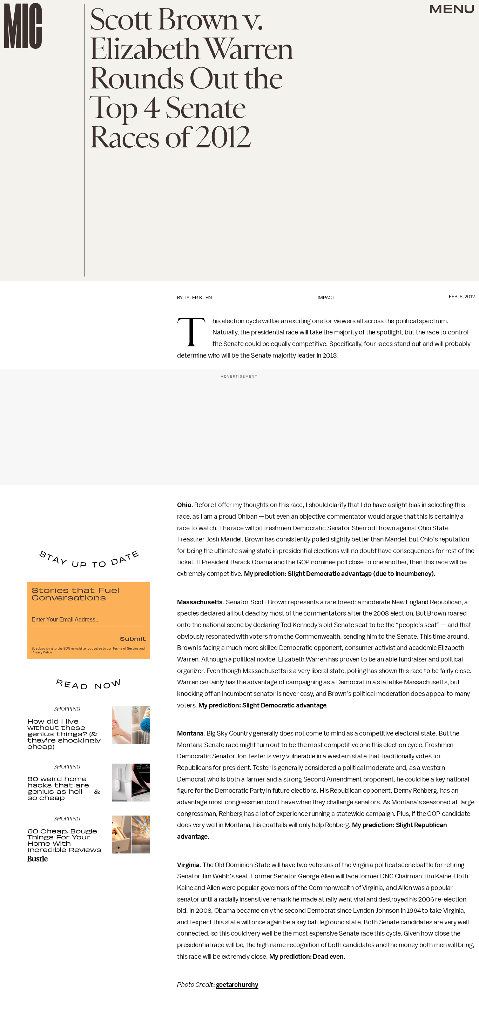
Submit (133, 638)
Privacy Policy (42, 652)
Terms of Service (126, 648)
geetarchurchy (237, 984)
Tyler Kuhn (198, 297)
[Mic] (23, 26)
